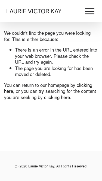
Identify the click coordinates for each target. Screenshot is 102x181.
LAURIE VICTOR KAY (33, 11)
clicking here (57, 97)
